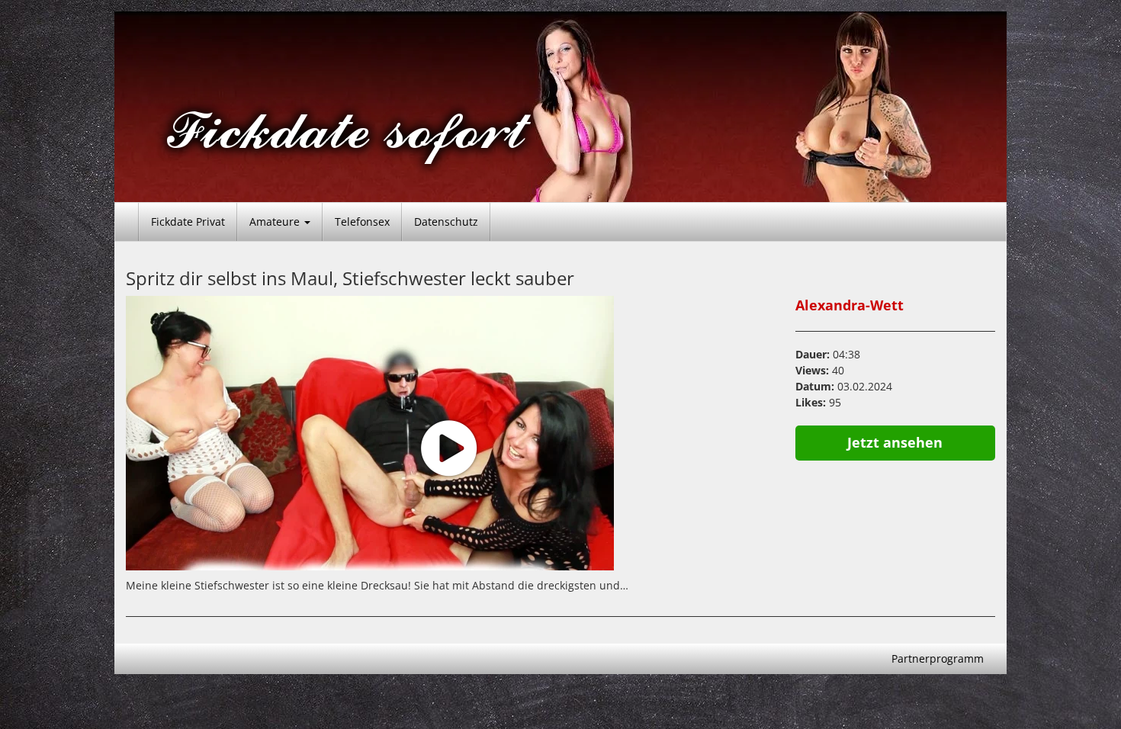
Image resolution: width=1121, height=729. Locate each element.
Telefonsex (362, 221)
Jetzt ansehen (895, 442)
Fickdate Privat (188, 221)
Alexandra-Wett (849, 305)
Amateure (276, 221)
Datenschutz (446, 221)
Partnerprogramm (937, 658)
